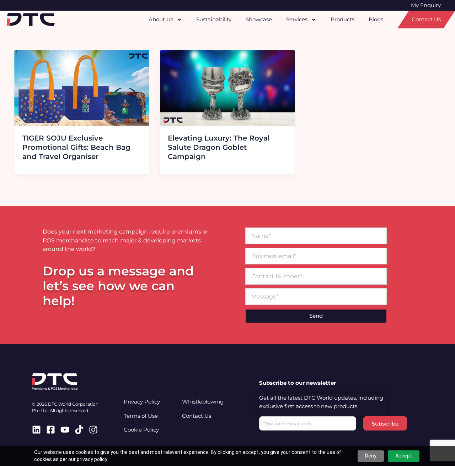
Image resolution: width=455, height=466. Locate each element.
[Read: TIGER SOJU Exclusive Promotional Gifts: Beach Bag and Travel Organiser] (81, 87)
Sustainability (213, 19)
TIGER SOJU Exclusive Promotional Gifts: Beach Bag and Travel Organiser (76, 147)
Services (296, 19)
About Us (161, 19)
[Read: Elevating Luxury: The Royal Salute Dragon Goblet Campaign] (227, 87)
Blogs (376, 19)
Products (342, 19)
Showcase (259, 19)
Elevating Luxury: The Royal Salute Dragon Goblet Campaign (219, 147)
